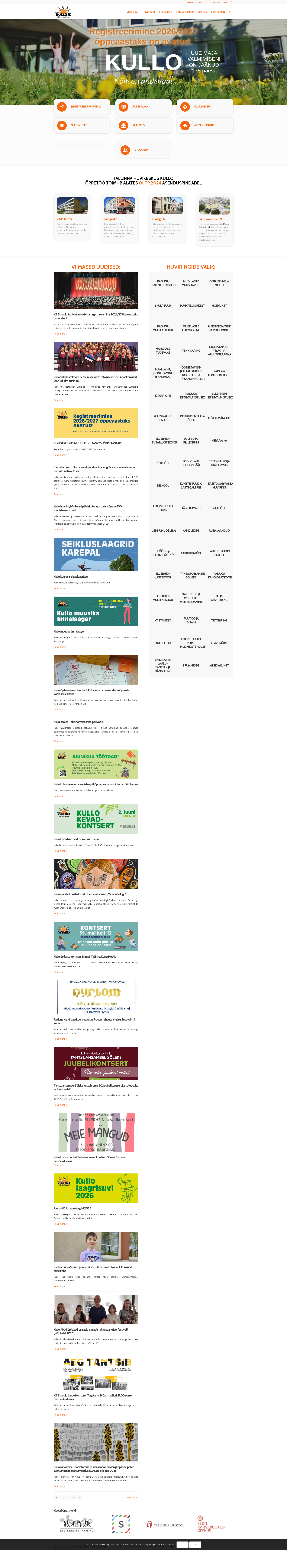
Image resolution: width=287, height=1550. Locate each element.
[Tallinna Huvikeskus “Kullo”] (63, 11)
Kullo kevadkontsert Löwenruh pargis (76, 839)
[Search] (230, 11)
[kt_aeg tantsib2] (96, 1373)
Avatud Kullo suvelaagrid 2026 (72, 1208)
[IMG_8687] (96, 356)
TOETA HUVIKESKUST (218, 2)
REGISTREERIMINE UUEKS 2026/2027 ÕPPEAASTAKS (88, 443)
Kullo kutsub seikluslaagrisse (71, 576)
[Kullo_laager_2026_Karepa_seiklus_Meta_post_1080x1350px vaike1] (96, 554)
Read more (59, 333)
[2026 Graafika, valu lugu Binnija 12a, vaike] (96, 874)
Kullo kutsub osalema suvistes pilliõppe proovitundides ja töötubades (96, 784)
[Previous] (227, 1510)
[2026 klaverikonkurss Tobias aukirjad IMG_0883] (96, 670)
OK (182, 1544)
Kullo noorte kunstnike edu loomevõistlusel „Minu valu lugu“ (90, 894)
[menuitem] (217, 2)
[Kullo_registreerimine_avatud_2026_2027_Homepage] (96, 423)
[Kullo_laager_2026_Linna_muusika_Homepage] (96, 611)
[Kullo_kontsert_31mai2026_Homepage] (96, 936)
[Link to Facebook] (231, 2)
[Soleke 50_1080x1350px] (96, 1063)
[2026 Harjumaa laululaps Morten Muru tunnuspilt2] (96, 1247)
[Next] (231, 1510)
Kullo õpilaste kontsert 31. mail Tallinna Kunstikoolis (85, 956)
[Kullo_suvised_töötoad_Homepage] (96, 764)
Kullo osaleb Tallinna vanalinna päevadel (78, 722)
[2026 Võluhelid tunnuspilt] (96, 1309)
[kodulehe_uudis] (96, 290)
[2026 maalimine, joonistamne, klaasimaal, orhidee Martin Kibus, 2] (96, 1442)
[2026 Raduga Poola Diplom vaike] (96, 997)
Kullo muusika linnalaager (69, 631)
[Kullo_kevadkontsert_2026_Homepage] (96, 819)
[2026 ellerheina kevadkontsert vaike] (96, 1132)
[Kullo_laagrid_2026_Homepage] (96, 1188)
